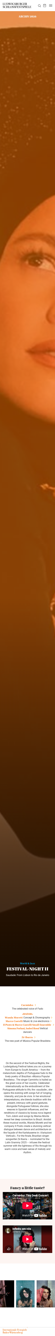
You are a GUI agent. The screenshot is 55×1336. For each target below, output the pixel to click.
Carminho (27, 1005)
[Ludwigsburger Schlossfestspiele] (17, 5)
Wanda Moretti (14, 1018)
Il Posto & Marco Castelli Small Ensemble (27, 1025)
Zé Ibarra (27, 1037)
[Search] (38, 5)
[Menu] (50, 5)
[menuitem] (38, 5)
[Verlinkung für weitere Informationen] (25, 1293)
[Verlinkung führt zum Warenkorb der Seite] (44, 5)
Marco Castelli (14, 1021)
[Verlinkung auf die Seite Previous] (6, 1293)
